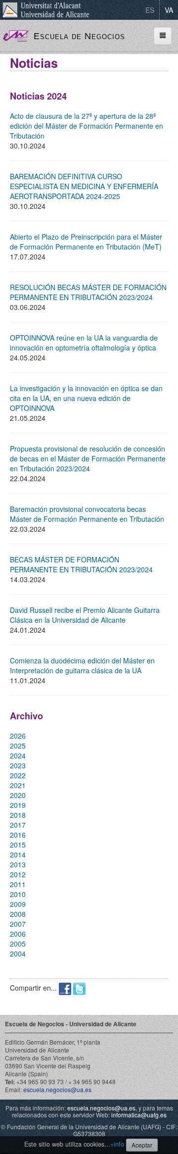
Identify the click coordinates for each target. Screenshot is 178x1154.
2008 (18, 914)
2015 (18, 845)
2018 (18, 815)
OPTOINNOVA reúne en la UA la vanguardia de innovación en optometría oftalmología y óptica (84, 342)
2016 (18, 835)
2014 (18, 854)
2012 (18, 874)
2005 (18, 944)
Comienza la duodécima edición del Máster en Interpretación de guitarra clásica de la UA (82, 665)
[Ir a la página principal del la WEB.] (16, 35)
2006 (18, 934)
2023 (18, 765)
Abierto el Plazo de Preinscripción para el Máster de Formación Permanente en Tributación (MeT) (86, 241)
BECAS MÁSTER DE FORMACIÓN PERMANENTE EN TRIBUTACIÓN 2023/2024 (81, 564)
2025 (18, 746)
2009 (18, 904)
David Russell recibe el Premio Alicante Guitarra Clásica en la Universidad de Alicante (85, 615)
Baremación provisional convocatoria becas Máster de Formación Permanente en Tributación (87, 514)
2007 (18, 924)
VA (169, 10)
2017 (18, 825)
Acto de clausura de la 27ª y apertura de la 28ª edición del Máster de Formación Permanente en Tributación (86, 126)
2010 (18, 894)
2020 (18, 795)
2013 (18, 864)
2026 (18, 736)
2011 (18, 884)
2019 (18, 805)
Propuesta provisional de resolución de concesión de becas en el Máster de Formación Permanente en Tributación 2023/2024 (88, 458)
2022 (18, 775)
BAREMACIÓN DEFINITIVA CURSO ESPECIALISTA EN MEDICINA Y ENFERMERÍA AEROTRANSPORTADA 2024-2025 (84, 186)
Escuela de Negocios (79, 36)
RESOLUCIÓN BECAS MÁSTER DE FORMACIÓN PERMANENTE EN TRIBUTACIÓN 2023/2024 (88, 292)
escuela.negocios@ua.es (57, 1089)
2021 (18, 785)
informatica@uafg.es (139, 1114)
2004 (18, 953)
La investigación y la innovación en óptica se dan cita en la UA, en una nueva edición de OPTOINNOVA (86, 398)
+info (117, 1144)
